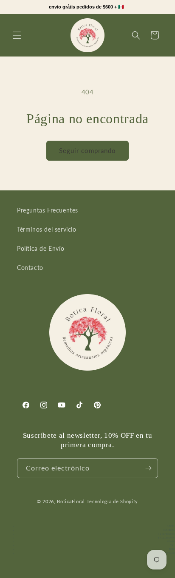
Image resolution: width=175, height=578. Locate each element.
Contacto (30, 267)
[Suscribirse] (148, 468)
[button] (17, 35)
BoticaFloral (71, 501)
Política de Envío (40, 248)
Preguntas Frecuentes (47, 210)
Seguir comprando (87, 150)
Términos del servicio (46, 229)
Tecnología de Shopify (112, 501)
